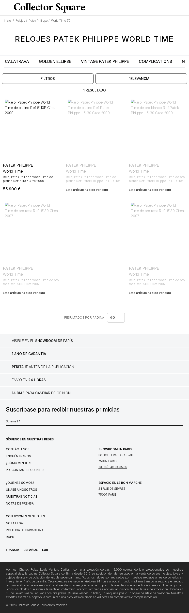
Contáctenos (18, 449)
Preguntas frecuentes (25, 470)
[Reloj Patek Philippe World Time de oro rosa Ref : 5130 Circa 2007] (31, 229)
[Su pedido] (175, 8)
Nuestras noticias (21, 496)
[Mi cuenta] (183, 8)
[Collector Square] (48, 8)
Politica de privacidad (24, 530)
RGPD (10, 537)
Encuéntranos (18, 456)
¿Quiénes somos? (20, 483)
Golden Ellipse (55, 61)
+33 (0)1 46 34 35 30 (112, 467)
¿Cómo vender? (18, 463)
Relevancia (138, 78)
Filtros (48, 78)
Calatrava (17, 61)
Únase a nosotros (21, 489)
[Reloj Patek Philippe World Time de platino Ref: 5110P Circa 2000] (31, 126)
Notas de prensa (20, 503)
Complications (155, 61)
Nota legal (15, 523)
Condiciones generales (25, 516)
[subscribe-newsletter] (180, 423)
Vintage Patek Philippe (105, 61)
